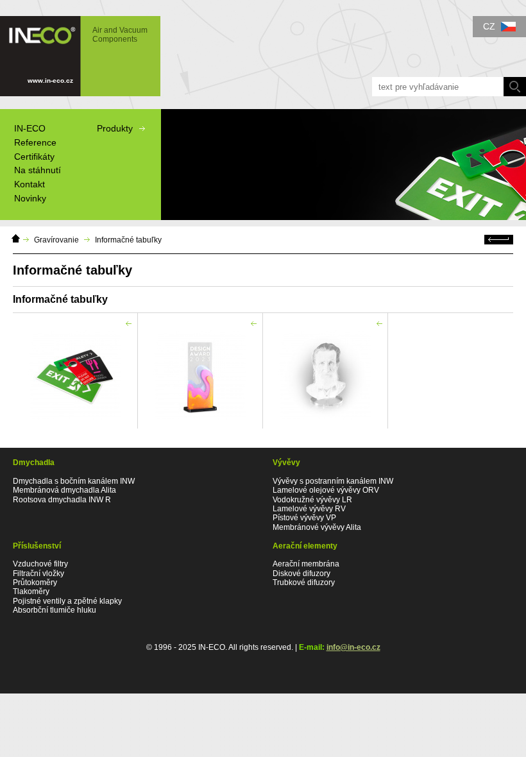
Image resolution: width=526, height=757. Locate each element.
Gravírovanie (56, 239)
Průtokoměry (35, 582)
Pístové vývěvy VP (304, 517)
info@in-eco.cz (353, 647)
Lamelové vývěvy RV (309, 508)
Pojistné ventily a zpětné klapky (67, 601)
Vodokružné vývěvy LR (312, 499)
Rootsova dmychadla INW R (62, 499)
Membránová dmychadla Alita (64, 490)
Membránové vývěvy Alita (317, 527)
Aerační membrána (306, 563)
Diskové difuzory (301, 573)
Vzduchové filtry (40, 563)
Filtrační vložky (38, 573)
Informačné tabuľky (128, 239)
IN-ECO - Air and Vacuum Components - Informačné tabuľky (74, 50)
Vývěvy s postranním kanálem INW (333, 481)
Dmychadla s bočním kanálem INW (74, 481)
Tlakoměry (31, 591)
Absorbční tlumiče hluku (54, 610)
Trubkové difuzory (304, 582)
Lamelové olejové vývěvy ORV (326, 490)
